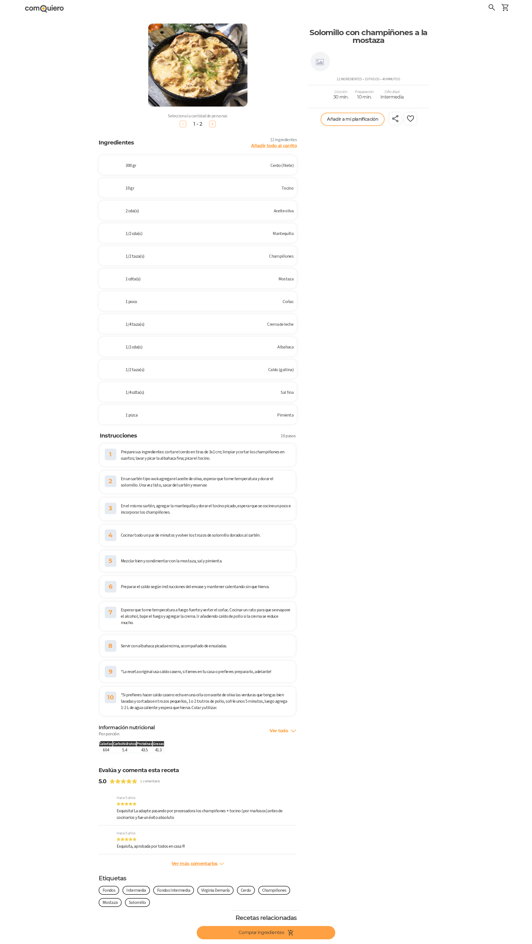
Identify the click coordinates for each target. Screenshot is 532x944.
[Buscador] (492, 8)
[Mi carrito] (505, 8)
